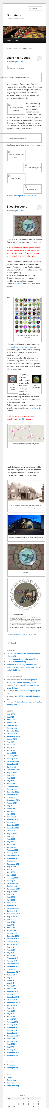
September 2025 (13, 736)
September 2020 (13, 889)
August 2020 (12, 891)
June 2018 (11, 950)
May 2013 (10, 1047)
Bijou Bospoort (17, 206)
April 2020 (11, 900)
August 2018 (12, 944)
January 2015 (12, 1030)
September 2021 (13, 864)
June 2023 (11, 808)
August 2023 (12, 803)
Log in (9, 1077)
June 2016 (11, 1011)
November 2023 (13, 794)
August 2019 (12, 916)
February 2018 (12, 958)
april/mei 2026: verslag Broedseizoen (22, 664)
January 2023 (12, 822)
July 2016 (10, 1008)
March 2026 (11, 722)
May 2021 (10, 869)
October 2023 (12, 797)
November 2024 (13, 764)
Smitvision (15, 15)
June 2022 (11, 839)
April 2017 (11, 986)
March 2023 (11, 816)
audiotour (35, 408)
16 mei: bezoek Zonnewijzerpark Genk (22, 659)
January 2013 (12, 1049)
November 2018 (13, 938)
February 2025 (12, 755)
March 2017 (11, 988)
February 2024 (12, 786)
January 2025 (12, 758)
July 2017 (10, 977)
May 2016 (10, 1013)
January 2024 (12, 789)
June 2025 (11, 744)
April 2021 (11, 872)
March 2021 (11, 875)
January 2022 (12, 852)
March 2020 (11, 902)
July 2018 (10, 947)
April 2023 (11, 814)
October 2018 (12, 941)
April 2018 (11, 955)
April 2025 (11, 750)
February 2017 (12, 991)
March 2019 (11, 930)
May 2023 (10, 811)
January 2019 (12, 933)
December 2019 (13, 908)
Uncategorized (19, 195)
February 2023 (12, 819)
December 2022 (13, 825)
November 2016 (13, 997)
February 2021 (12, 878)
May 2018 (10, 952)
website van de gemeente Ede (21, 347)
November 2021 (13, 858)
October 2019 (12, 911)
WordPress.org (13, 1085)
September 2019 (13, 913)
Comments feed (13, 1082)
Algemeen (11, 1065)
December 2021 (13, 855)
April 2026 (11, 719)
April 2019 (11, 927)
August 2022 (12, 833)
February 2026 (12, 725)
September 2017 (13, 972)
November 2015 (13, 1027)
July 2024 (10, 775)
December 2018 (13, 936)
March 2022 (11, 847)
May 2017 (10, 983)
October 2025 (12, 733)
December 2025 (13, 731)
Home (9, 40)
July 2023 (10, 805)
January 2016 (12, 1024)
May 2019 (10, 925)
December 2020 (13, 883)
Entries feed (11, 1080)
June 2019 (11, 922)
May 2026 (10, 717)
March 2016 (11, 1019)
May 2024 (10, 780)
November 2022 (13, 828)
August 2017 (12, 974)
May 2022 (10, 841)
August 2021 (12, 866)
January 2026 (12, 728)
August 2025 (12, 739)
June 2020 (11, 897)
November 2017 (13, 966)
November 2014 (13, 1033)
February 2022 (12, 850)
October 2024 (12, 767)
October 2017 (12, 969)
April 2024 (11, 783)
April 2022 (11, 844)
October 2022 (12, 830)
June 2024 (11, 778)
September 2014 (13, 1036)
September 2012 (13, 1055)
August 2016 (12, 1005)
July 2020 (10, 894)
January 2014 (12, 1041)
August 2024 (12, 772)
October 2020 (12, 886)
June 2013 (11, 1044)
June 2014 (11, 1038)
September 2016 (13, 1002)
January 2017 (12, 994)
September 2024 (13, 769)
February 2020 (12, 905)
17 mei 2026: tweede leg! (16, 661)
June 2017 (11, 980)
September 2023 (13, 800)
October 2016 (12, 999)
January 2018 (12, 961)
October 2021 (12, 861)
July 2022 (10, 836)
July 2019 (10, 919)
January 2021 (12, 880)
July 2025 (10, 742)
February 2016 (12, 1022)
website (19, 283)
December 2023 (13, 792)
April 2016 (11, 1016)
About (17, 40)
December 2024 (13, 761)
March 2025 (11, 753)
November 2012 (13, 1052)
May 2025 (10, 747)
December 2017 (13, 963)
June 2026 (11, 714)
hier (11, 369)
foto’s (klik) (21, 419)
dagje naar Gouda (18, 57)
